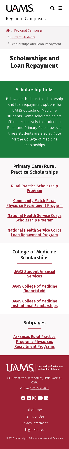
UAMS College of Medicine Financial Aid (34, 288)
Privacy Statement (35, 423)
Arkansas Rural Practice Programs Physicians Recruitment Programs (34, 341)
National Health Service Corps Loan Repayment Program (34, 232)
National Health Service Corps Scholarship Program (34, 218)
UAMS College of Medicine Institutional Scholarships (34, 303)
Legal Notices (34, 430)
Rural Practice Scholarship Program (34, 188)
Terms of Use (34, 416)
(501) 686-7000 (39, 388)
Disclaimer (34, 410)
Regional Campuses (26, 18)
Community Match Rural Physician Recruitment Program (34, 203)
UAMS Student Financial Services (34, 274)
